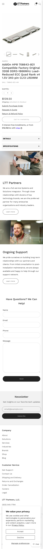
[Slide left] (4, 54)
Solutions (6, 439)
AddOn (5, 61)
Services (5, 443)
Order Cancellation (10, 485)
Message (6, 341)
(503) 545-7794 (9, 505)
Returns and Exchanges (12, 481)
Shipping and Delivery (11, 477)
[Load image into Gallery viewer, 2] (15, 54)
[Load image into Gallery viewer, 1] (8, 54)
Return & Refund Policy (12, 114)
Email (5, 320)
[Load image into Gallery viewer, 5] (34, 54)
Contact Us (7, 474)
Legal (4, 493)
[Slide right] (38, 54)
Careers (5, 489)
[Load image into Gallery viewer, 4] (28, 54)
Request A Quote (9, 110)
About (5, 435)
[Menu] (3, 4)
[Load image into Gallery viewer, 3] (21, 54)
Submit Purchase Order (12, 106)
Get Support (7, 470)
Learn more (10, 212)
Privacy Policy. (18, 525)
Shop (4, 454)
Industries (6, 447)
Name (5, 310)
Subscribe (21, 416)
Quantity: (5, 89)
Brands (5, 450)
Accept (20, 531)
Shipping (5, 102)
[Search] (40, 4)
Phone (5, 331)
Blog (4, 458)
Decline (20, 537)
